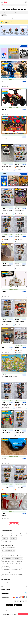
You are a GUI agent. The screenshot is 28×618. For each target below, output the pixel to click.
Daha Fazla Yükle (14, 523)
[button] (2, 2)
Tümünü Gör (23, 26)
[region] (14, 31)
